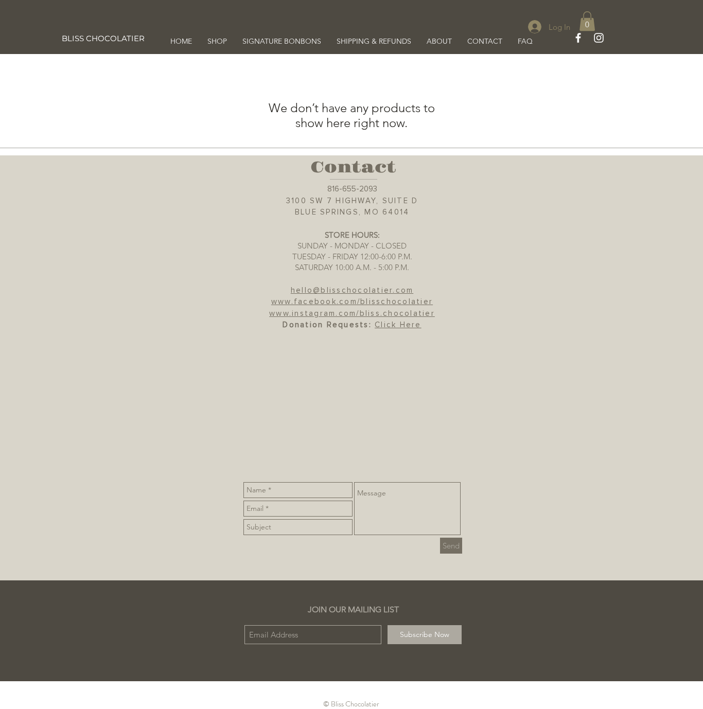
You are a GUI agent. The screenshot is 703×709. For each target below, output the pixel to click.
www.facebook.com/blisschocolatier (352, 301)
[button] (587, 21)
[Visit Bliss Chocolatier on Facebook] (578, 37)
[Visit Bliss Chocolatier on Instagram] (598, 37)
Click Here (398, 324)
